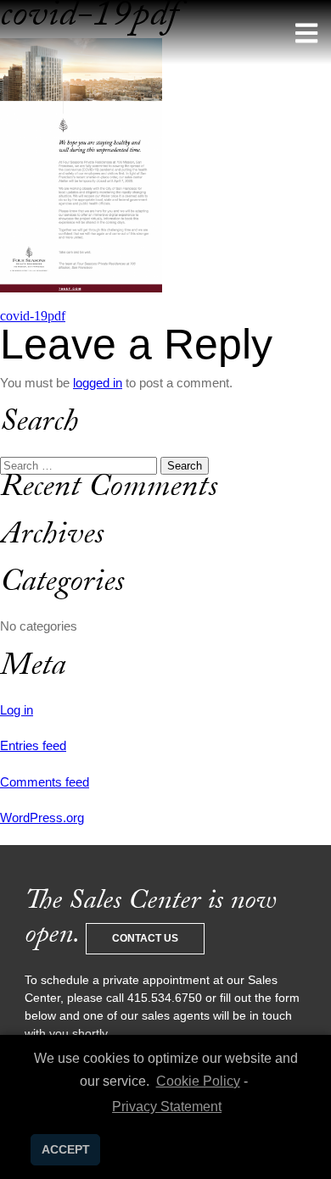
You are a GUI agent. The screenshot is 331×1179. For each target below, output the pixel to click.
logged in (97, 382)
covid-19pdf (32, 316)
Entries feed (33, 745)
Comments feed (44, 782)
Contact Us (145, 938)
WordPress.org (42, 817)
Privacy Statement (167, 1106)
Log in (16, 710)
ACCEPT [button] (66, 1149)
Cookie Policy (197, 1081)
